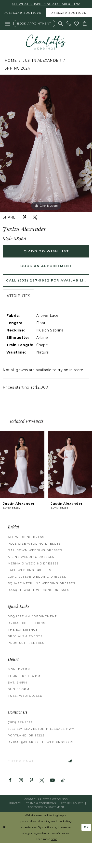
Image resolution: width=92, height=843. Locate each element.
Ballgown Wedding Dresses (35, 550)
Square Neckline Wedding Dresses (41, 583)
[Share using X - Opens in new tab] (35, 217)
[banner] (46, 42)
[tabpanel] (46, 143)
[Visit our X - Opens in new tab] (41, 780)
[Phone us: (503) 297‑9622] (69, 23)
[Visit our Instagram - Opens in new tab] (20, 780)
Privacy (15, 803)
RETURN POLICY (72, 803)
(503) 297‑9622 (20, 722)
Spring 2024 (17, 68)
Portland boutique (22, 13)
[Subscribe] (65, 761)
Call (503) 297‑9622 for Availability (47, 280)
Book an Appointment (46, 266)
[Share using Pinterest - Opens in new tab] (24, 217)
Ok (86, 827)
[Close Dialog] (4, 827)
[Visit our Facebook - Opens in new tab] (10, 780)
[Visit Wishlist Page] (77, 23)
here (54, 839)
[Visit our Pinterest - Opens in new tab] (31, 780)
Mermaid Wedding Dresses (33, 563)
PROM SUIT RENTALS (26, 643)
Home (11, 60)
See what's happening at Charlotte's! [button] (46, 4)
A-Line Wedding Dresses (31, 557)
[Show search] (61, 23)
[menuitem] (23, 12)
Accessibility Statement (46, 807)
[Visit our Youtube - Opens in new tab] (52, 780)
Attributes (18, 296)
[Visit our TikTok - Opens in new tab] (63, 780)
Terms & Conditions (41, 803)
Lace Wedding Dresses (29, 570)
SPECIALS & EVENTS (25, 636)
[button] (7, 23)
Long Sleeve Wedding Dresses (37, 576)
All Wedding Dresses (28, 537)
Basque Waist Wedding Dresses (38, 590)
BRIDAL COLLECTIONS (26, 623)
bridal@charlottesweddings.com (41, 742)
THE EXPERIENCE (23, 629)
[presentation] (56, 464)
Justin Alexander (42, 60)
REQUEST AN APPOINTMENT (32, 616)
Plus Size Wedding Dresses (34, 543)
